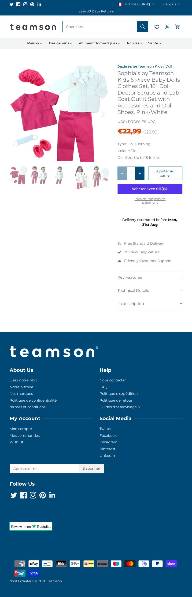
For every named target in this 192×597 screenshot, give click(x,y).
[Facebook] (138, 574)
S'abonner (159, 559)
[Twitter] (131, 574)
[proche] (176, 521)
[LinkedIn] (159, 574)
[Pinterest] (152, 574)
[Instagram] (145, 574)
